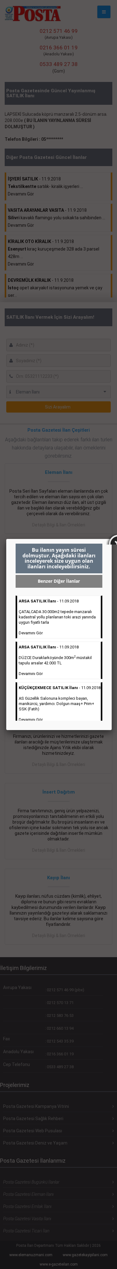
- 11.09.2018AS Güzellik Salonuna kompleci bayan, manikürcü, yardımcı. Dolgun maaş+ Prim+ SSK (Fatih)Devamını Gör (59, 703)
